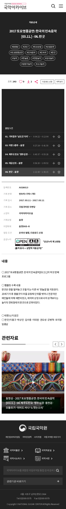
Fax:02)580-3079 (41, 498)
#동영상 (15, 47)
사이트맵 (37, 437)
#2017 (25, 47)
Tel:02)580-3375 (24, 498)
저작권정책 (27, 437)
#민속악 (43, 52)
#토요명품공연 (16, 52)
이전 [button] (55, 344)
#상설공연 (50, 47)
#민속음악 (31, 52)
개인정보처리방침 (12, 437)
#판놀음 (24, 58)
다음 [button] (61, 344)
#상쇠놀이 (49, 58)
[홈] (15, 2)
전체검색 (53, 6)
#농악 (14, 58)
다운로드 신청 (47, 82)
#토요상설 (37, 47)
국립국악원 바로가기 (52, 437)
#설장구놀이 (26, 64)
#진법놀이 (36, 58)
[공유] (36, 82)
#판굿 (53, 52)
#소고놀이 (40, 64)
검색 (57, 470)
